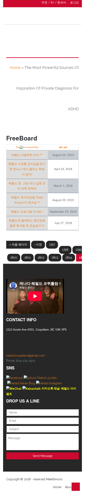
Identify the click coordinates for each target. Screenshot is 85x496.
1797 (52, 244)
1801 (27, 257)
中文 (44, 2)
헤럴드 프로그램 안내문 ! (27, 211)
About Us (71, 487)
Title (18, 147)
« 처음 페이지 (18, 244)
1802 (41, 257)
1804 (68, 257)
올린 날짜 (63, 147)
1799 (78, 249)
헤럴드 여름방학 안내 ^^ (27, 155)
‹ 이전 (38, 244)
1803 (55, 257)
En (52, 2)
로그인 (74, 2)
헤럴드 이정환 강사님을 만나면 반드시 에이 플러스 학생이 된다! (27, 169)
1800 (13, 257)
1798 (65, 249)
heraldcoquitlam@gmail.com (25, 355)
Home (15, 67)
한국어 (61, 2)
